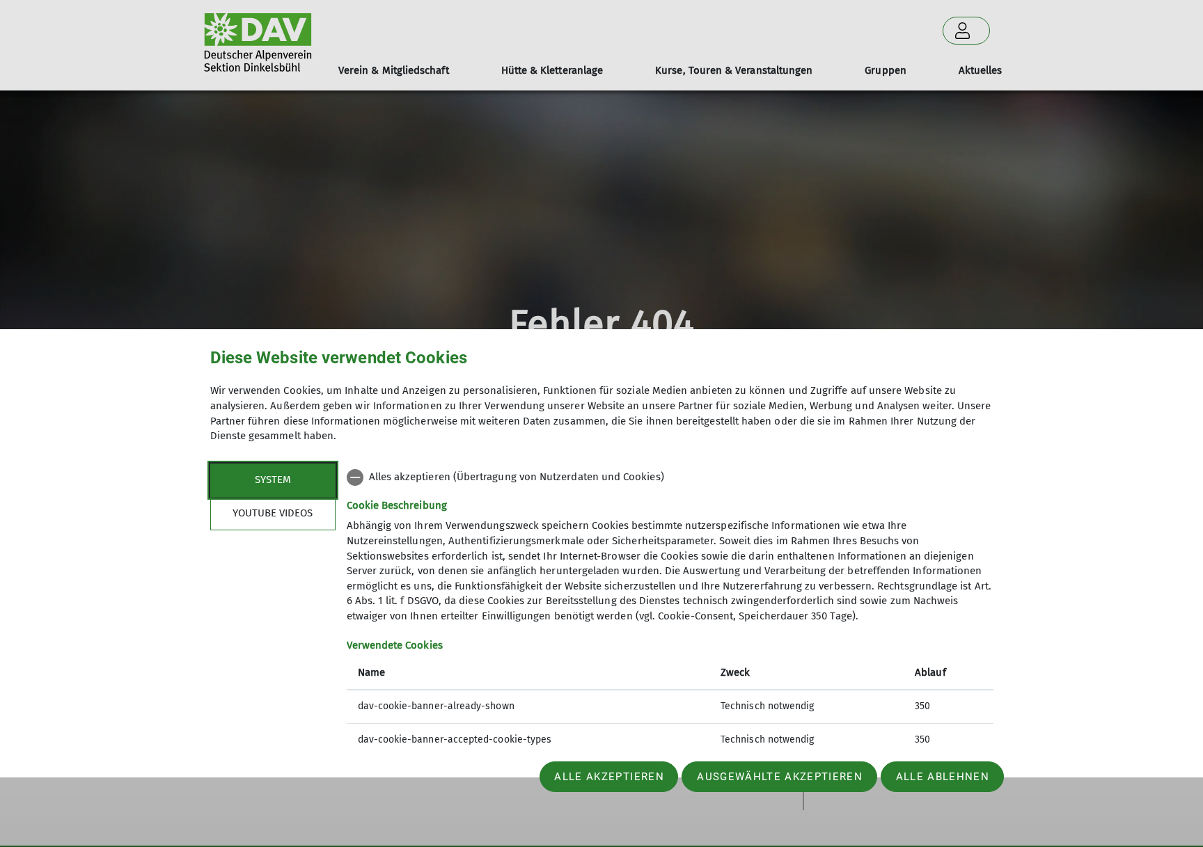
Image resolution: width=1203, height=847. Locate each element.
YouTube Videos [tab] (273, 513)
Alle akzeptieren (608, 776)
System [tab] (273, 479)
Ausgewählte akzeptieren (780, 776)
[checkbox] (670, 477)
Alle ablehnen (942, 776)
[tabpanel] (670, 610)
